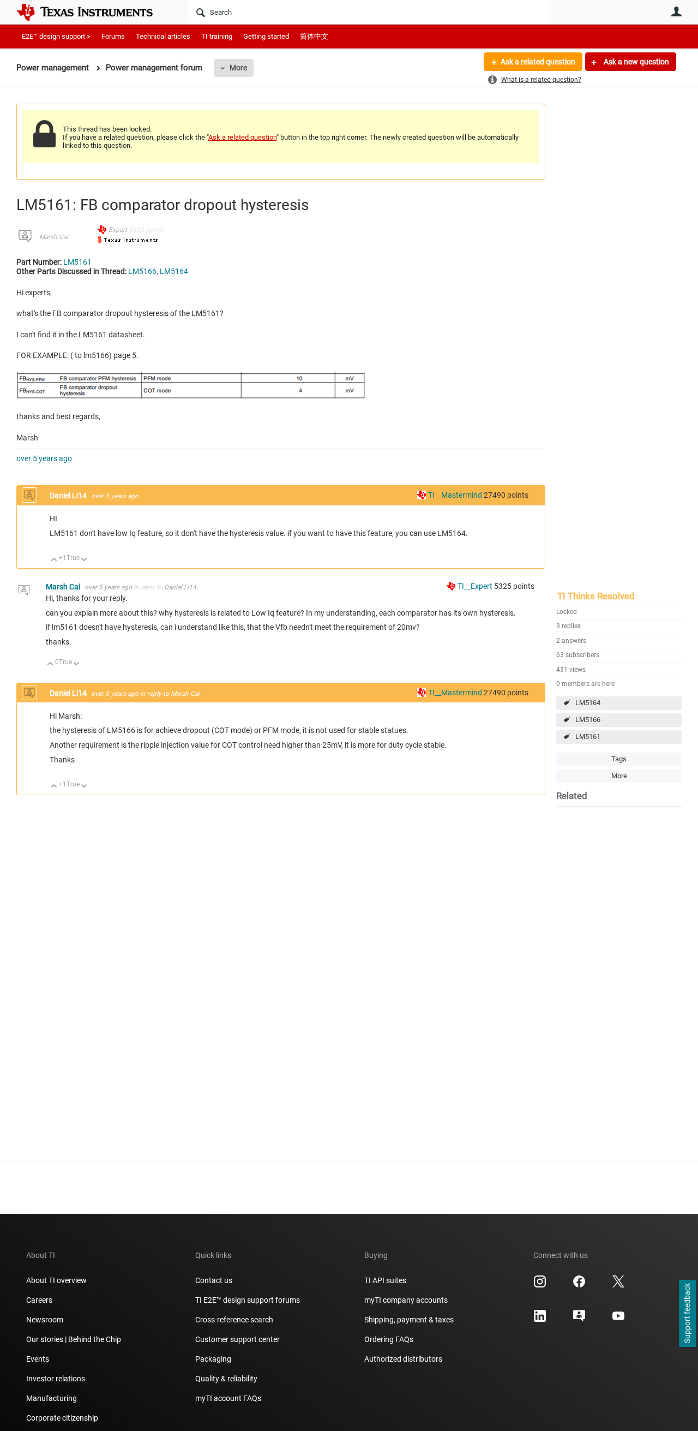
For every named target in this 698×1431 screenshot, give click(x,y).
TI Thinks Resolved (596, 596)
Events (37, 1359)
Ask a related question (538, 61)
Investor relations (55, 1378)
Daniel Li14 (69, 495)
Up (54, 560)
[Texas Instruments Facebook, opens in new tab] (579, 1285)
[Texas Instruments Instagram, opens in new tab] (539, 1285)
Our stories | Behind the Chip (73, 1339)
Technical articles (163, 36)
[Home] (92, 12)
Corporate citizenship (62, 1418)
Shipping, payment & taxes (409, 1319)
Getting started (266, 36)
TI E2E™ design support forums (247, 1300)
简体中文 (314, 36)
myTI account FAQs (228, 1398)
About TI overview (56, 1280)
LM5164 (587, 703)
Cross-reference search (234, 1319)
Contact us (213, 1280)
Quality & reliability (226, 1378)
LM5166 (587, 720)
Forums (113, 36)
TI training (216, 36)
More (238, 67)
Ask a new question (635, 61)
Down (84, 560)
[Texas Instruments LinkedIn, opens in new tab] (539, 1319)
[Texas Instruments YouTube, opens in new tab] (618, 1319)
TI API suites (385, 1280)
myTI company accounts (406, 1300)
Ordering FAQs (388, 1339)
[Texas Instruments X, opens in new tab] (618, 1285)
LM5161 (587, 736)
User (676, 11)
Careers (39, 1300)
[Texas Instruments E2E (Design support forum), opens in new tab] (579, 1319)
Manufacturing (51, 1398)
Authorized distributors (403, 1359)
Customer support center (237, 1339)
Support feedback (687, 1314)
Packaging (213, 1359)
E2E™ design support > (56, 36)
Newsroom (44, 1319)
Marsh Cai (53, 237)
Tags (619, 759)
